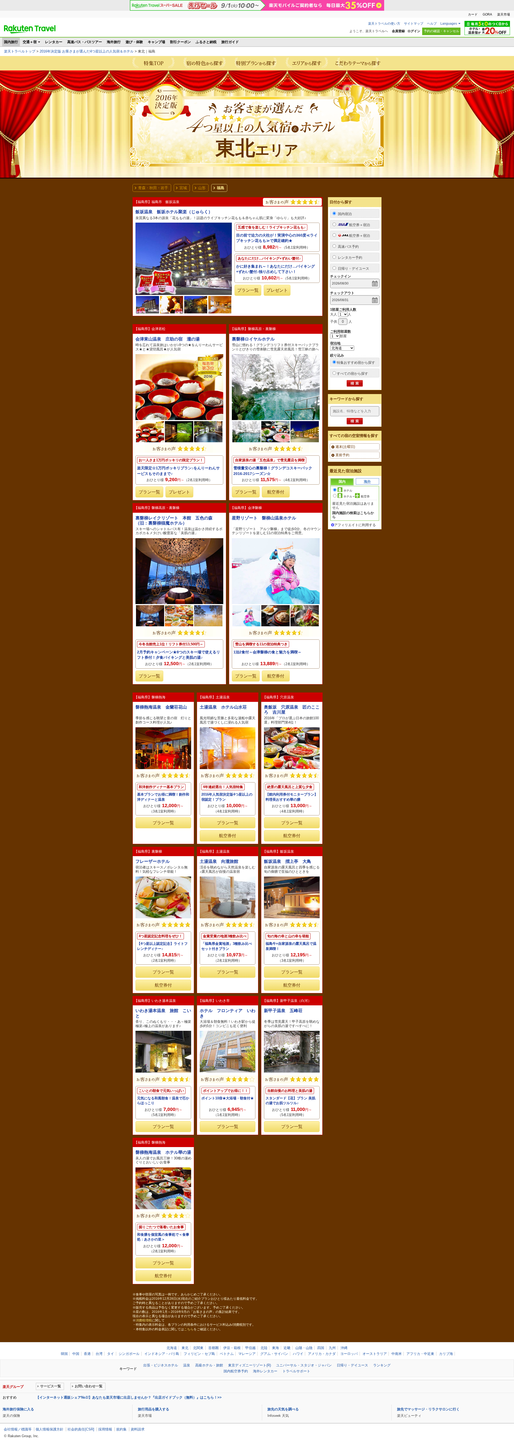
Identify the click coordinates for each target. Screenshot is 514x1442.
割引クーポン (180, 42)
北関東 (198, 1348)
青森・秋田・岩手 (153, 188)
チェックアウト (342, 293)
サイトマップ (413, 23)
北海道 (172, 1348)
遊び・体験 (134, 42)
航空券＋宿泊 (359, 225)
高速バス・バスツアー (84, 42)
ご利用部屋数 (340, 331)
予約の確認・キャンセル (441, 31)
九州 (332, 1348)
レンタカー (53, 42)
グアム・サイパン (274, 1354)
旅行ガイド (230, 42)
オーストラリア (374, 1354)
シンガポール (129, 1354)
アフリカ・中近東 (420, 1354)
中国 (75, 1354)
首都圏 (213, 1348)
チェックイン (340, 276)
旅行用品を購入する (153, 1409)
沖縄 (344, 1348)
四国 (320, 1348)
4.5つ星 (292, 202)
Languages (448, 23)
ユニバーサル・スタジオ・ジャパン (304, 1365)
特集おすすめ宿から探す (356, 363)
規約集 (121, 1429)
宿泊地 (335, 343)
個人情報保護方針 (49, 1429)
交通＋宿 (30, 42)
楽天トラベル (29, 29)
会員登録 (398, 31)
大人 (333, 314)
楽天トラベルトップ (19, 51)
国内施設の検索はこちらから (353, 515)
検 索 (355, 383)
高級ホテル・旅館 (209, 1365)
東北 (185, 1348)
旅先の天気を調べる (283, 1409)
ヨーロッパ (349, 1354)
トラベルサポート (296, 1371)
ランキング (382, 1365)
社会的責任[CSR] (80, 1429)
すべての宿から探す (352, 374)
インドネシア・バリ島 (161, 1354)
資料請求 (138, 1429)
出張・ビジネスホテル (160, 1365)
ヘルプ (432, 23)
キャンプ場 (156, 42)
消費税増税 (144, 1320)
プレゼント (277, 290)
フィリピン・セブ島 (199, 1354)
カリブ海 (446, 1354)
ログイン (413, 31)
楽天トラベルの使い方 (384, 23)
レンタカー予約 (350, 258)
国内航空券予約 (236, 1371)
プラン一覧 (248, 290)
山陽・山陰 (304, 1348)
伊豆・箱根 (232, 1348)
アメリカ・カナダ (322, 1354)
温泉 (186, 1365)
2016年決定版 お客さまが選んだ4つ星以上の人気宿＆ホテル (87, 51)
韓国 (64, 1354)
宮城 (183, 188)
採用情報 (105, 1429)
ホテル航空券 (356, 496)
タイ (110, 1354)
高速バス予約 (348, 247)
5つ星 (163, 925)
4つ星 (227, 1079)
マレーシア (247, 1354)
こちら (189, 1329)
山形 (202, 188)
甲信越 (250, 1348)
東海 (275, 1348)
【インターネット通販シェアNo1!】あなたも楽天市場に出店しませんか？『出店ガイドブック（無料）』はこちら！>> (129, 1397)
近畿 (287, 1348)
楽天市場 (503, 14)
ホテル (347, 490)
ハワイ (298, 1354)
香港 (87, 1354)
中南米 (396, 1354)
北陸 (263, 1348)
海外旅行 (114, 42)
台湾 (99, 1354)
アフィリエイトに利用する (355, 525)
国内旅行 (11, 42)
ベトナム (227, 1354)
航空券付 (275, 492)
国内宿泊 (345, 214)
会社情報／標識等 (18, 1429)
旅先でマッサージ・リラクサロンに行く (428, 1409)
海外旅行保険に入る (18, 1409)
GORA (487, 14)
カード (473, 14)
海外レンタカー (265, 1371)
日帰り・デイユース (353, 269)
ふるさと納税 (206, 42)
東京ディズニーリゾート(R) (249, 1365)
